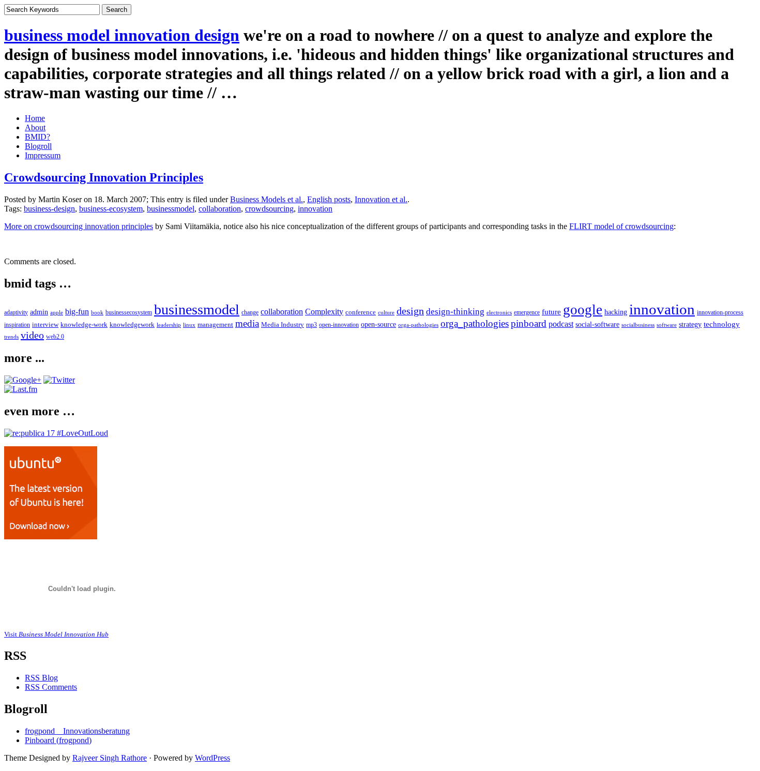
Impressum (42, 155)
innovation (315, 208)
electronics (499, 312)
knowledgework (132, 324)
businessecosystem (128, 312)
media (247, 323)
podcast (561, 324)
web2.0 (55, 336)
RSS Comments (51, 687)
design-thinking (455, 311)
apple (56, 312)
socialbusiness (638, 325)
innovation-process (720, 312)
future (551, 311)
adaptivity (16, 312)
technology (722, 324)
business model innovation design (121, 35)
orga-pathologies (418, 325)
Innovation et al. (381, 199)
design (410, 311)
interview (45, 324)
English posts (329, 199)
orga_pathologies (474, 323)
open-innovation (339, 324)
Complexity (324, 311)
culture (386, 312)
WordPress (212, 757)
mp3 (311, 324)
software (667, 325)
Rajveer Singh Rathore (109, 757)
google (582, 310)
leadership (169, 325)
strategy (690, 324)
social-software (597, 324)
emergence (527, 312)
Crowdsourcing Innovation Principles (103, 177)
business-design (49, 208)
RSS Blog (41, 677)
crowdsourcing (269, 208)
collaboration (220, 208)
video (32, 335)
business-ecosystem (111, 208)
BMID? (37, 136)
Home (35, 118)
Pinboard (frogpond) (58, 740)
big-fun (77, 311)
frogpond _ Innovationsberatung (77, 731)
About (35, 127)
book (97, 312)
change (250, 312)
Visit (56, 634)
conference (360, 312)
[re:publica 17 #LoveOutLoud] (56, 433)
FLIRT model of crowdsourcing (621, 226)
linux (189, 325)
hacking (615, 312)
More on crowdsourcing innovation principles (78, 226)
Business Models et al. (266, 199)
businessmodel (170, 208)
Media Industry (282, 324)
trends (11, 337)
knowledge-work (84, 324)
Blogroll (38, 146)
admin (39, 312)
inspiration (17, 324)
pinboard (528, 323)
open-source (378, 324)
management (215, 324)
